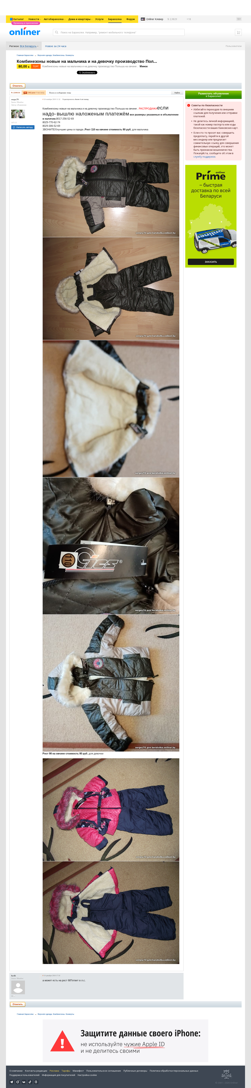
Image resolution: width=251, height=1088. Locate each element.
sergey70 (15, 99)
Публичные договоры (135, 1070)
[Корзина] (238, 32)
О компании (16, 1070)
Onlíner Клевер (154, 19)
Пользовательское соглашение (103, 1070)
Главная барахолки (25, 55)
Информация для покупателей (58, 1075)
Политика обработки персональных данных (174, 1070)
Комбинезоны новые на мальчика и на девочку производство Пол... (87, 61)
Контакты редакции (36, 1070)
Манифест (78, 1070)
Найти (177, 93)
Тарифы (66, 1070)
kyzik (13, 976)
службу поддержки (204, 156)
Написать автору (24, 127)
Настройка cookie (87, 1075)
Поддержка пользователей (24, 1075)
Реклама (54, 1070)
